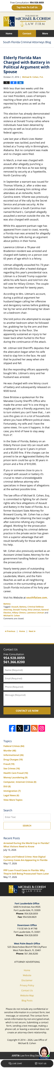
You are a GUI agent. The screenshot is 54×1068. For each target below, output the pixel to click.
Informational (13, 755)
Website (27, 975)
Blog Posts (27, 1000)
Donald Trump (20, 609)
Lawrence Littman (35, 612)
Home (9, 33)
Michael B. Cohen (11, 615)
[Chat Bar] (27, 1063)
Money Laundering (15, 777)
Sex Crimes (11, 768)
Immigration (12, 790)
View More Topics (12, 799)
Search (27, 825)
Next (32, 631)
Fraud (8, 764)
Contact (27, 33)
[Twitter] (19, 728)
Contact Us (10, 649)
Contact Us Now (27, 710)
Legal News (11, 795)
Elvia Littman (34, 609)
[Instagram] (41, 728)
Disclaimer (27, 980)
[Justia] (27, 728)
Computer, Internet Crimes (19, 781)
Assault (14, 606)
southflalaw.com (36, 597)
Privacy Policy (27, 985)
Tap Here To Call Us (27, 7)
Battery (7, 603)
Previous (10, 631)
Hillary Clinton (19, 612)
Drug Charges (13, 759)
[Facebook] (12, 728)
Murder (9, 750)
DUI (7, 786)
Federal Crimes (13, 746)
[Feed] (34, 728)
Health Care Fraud (15, 772)
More (45, 33)
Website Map (27, 995)
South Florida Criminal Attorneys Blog (27, 20)
